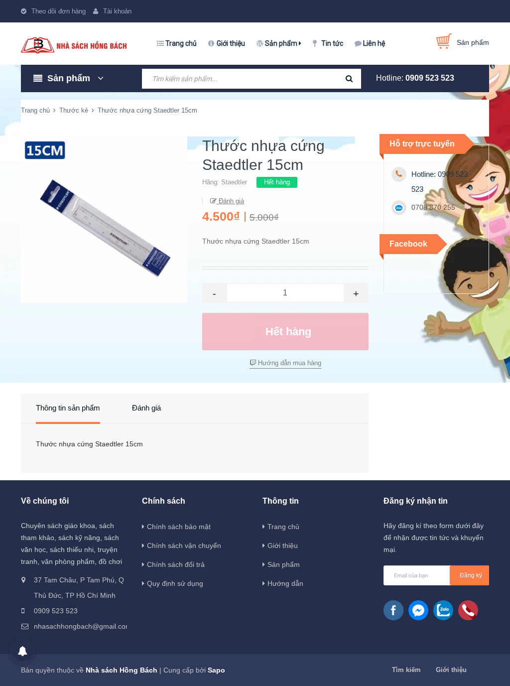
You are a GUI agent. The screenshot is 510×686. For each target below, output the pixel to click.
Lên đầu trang (471, 668)
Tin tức (332, 43)
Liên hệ (374, 43)
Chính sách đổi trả (176, 564)
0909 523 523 (429, 78)
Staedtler (234, 182)
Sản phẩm (282, 43)
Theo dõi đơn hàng (58, 11)
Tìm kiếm (406, 670)
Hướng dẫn (285, 583)
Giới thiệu (231, 43)
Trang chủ (181, 43)
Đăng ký (471, 575)
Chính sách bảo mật (179, 527)
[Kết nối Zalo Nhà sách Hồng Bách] (443, 610)
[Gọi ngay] (468, 610)
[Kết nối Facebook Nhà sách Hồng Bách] (393, 610)
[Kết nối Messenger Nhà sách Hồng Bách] (418, 610)
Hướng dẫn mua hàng (288, 363)
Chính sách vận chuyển (184, 545)
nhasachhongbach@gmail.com (80, 626)
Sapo (216, 670)
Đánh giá (230, 201)
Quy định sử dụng (175, 583)
